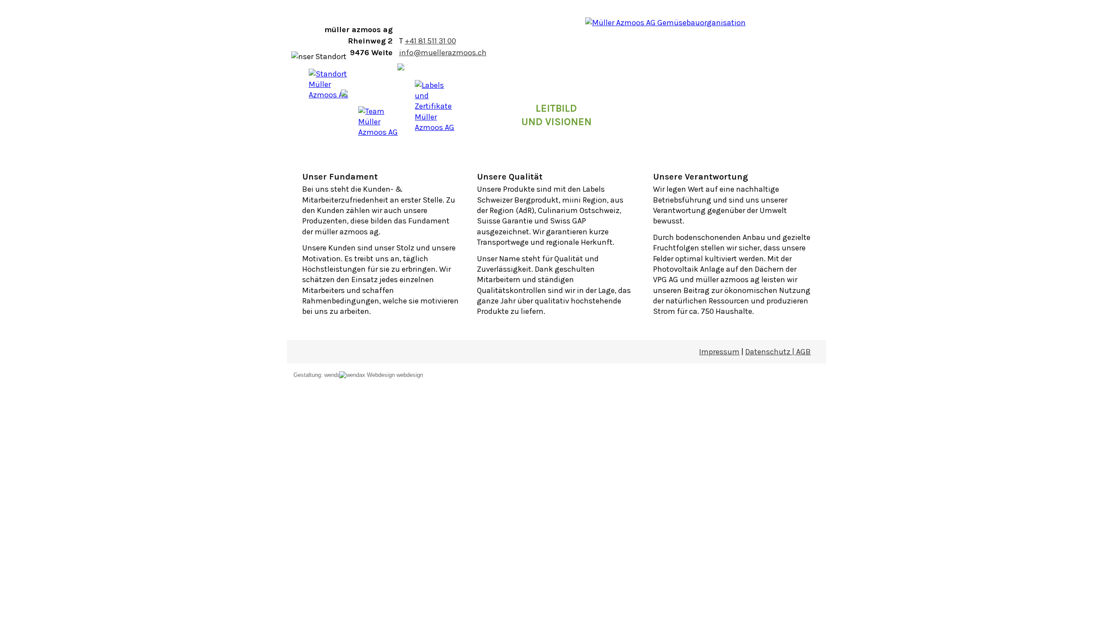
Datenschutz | (770, 351)
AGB (803, 351)
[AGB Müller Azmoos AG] (423, 367)
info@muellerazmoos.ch (443, 52)
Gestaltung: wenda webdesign (358, 375)
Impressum (719, 351)
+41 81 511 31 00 (430, 41)
